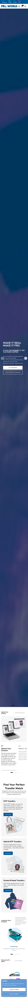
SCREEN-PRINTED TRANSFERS (13, 372)
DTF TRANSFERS (13, 367)
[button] (19, 6)
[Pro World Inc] (9, 6)
